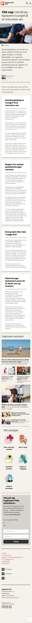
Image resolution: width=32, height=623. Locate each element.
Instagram (8, 574)
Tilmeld (16, 541)
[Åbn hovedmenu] (30, 4)
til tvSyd (22, 153)
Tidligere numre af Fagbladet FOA (12, 557)
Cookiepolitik (6, 561)
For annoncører (6, 555)
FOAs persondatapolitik (12, 514)
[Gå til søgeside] (27, 3)
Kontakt (4, 553)
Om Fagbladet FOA (8, 559)
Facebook (8, 569)
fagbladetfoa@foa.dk (12, 597)
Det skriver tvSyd (12, 129)
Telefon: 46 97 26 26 (8, 595)
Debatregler (5, 563)
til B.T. (22, 260)
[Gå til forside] (13, 3)
